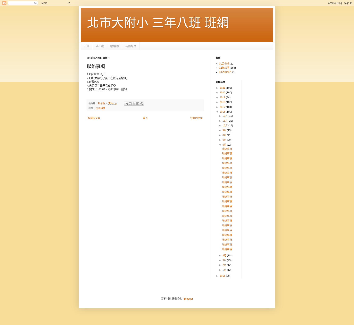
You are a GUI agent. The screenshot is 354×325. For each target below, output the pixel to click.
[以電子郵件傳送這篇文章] (126, 104)
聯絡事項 (227, 148)
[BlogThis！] (130, 104)
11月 (225, 120)
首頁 (86, 46)
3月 (224, 260)
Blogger (188, 298)
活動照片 (130, 46)
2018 (223, 102)
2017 (223, 107)
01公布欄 (224, 63)
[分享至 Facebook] (138, 104)
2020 (223, 92)
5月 (224, 144)
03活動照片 (225, 72)
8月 (224, 135)
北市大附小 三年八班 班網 (158, 23)
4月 (224, 255)
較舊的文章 (196, 118)
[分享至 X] (134, 104)
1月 (224, 269)
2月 (224, 265)
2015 (223, 275)
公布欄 (99, 46)
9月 (224, 130)
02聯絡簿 (100, 108)
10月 (225, 125)
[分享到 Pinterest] (142, 104)
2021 (223, 87)
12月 (225, 115)
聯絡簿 (114, 46)
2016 (223, 111)
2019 (223, 97)
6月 (224, 139)
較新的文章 (94, 118)
